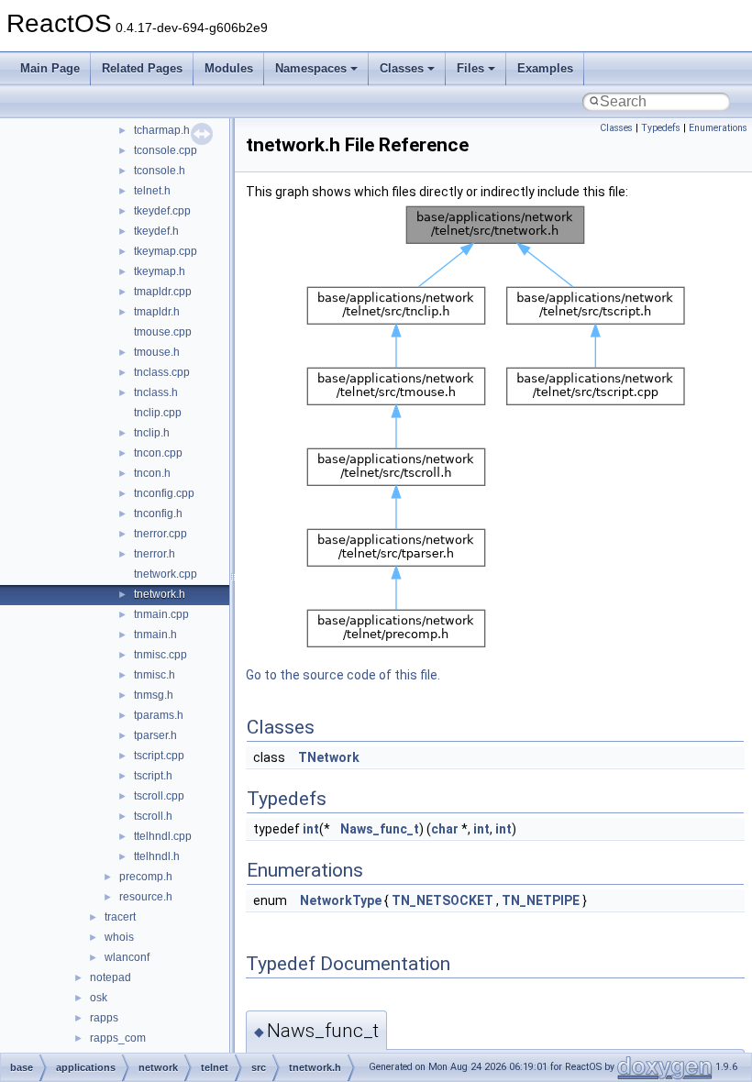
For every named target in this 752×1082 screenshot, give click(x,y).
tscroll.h (153, 816)
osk (98, 997)
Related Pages (142, 68)
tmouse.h (157, 352)
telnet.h (152, 190)
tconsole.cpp (165, 150)
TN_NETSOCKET (442, 900)
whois (119, 937)
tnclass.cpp (162, 372)
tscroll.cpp (159, 795)
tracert (120, 917)
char (445, 829)
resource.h (145, 896)
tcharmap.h (162, 130)
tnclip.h (152, 432)
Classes (402, 68)
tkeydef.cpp (162, 210)
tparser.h (155, 735)
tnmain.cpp (161, 614)
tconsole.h (159, 170)
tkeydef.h (156, 231)
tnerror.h (154, 553)
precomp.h (145, 876)
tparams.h (158, 715)
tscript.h (153, 775)
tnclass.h (156, 392)
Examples (545, 68)
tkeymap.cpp (165, 251)
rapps (104, 1017)
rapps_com (118, 1038)
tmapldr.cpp (163, 291)
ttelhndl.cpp (163, 836)
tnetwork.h (159, 594)
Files (470, 68)
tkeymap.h (159, 271)
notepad (110, 977)
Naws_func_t (379, 829)
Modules (229, 68)
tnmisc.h (154, 674)
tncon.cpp (158, 453)
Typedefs (660, 128)
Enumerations (718, 128)
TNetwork (328, 757)
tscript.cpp (159, 755)
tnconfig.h (158, 513)
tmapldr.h (157, 311)
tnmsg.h (153, 695)
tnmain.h (155, 634)
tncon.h (152, 473)
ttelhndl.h (157, 856)
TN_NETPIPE (541, 900)
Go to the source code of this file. (343, 675)
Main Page (50, 68)
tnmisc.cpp (160, 654)
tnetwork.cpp (165, 574)
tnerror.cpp (160, 533)
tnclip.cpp (158, 412)
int (311, 829)
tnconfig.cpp (164, 493)
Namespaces (311, 68)
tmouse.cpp (163, 332)
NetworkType (341, 900)
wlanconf (127, 957)
